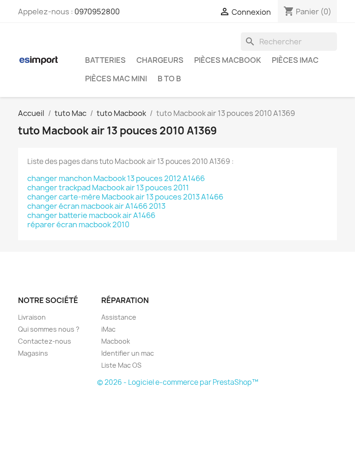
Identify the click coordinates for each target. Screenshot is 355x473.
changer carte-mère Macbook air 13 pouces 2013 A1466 (125, 197)
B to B (169, 78)
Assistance (118, 317)
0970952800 (97, 11)
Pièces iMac (295, 60)
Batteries (105, 60)
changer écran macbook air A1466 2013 (96, 206)
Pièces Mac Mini (116, 78)
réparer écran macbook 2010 (78, 224)
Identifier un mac (127, 353)
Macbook (115, 341)
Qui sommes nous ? (49, 329)
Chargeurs (160, 60)
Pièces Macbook (227, 60)
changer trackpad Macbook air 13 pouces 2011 (108, 187)
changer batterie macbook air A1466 (91, 215)
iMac (108, 329)
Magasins (33, 353)
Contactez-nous (44, 341)
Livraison (32, 317)
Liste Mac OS (121, 365)
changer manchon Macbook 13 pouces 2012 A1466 (116, 178)
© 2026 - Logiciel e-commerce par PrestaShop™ (177, 382)
